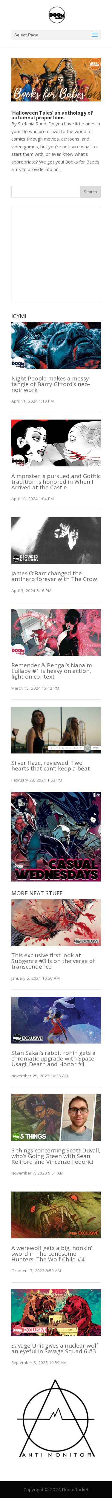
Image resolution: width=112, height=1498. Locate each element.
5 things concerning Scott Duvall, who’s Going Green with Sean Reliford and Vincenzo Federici (55, 1156)
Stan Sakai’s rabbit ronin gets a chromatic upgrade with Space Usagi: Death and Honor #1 (53, 1058)
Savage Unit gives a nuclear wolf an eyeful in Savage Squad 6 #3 (54, 1348)
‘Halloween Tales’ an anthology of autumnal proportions (52, 115)
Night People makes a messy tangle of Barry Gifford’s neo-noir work (50, 384)
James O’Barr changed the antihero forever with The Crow (54, 576)
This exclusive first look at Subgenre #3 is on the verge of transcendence (53, 960)
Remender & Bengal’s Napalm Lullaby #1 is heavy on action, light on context (51, 670)
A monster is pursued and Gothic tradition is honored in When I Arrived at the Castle (56, 481)
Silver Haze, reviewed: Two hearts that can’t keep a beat (50, 765)
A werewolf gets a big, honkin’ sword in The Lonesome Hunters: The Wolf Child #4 (51, 1253)
